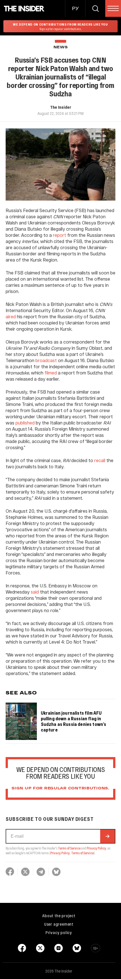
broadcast (46, 360)
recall (99, 460)
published (25, 422)
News (60, 47)
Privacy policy (59, 932)
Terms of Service (69, 848)
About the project (58, 915)
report (59, 235)
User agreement (58, 923)
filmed (50, 372)
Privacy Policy (96, 848)
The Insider (60, 107)
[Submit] (107, 836)
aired (11, 316)
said (35, 591)
